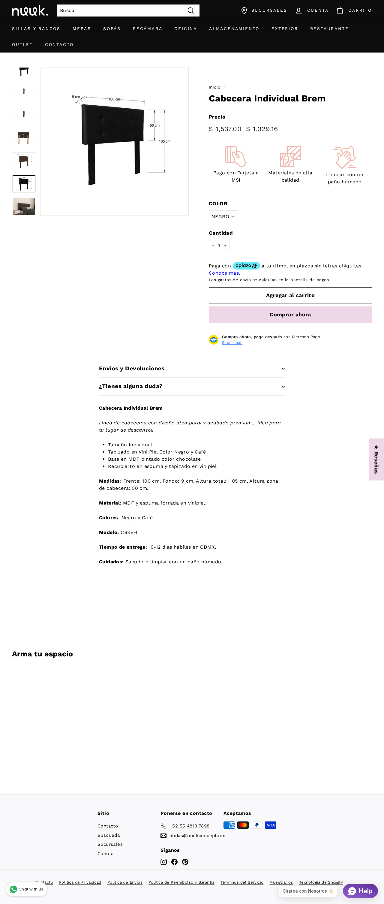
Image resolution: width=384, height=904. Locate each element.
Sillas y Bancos (36, 28)
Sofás (112, 28)
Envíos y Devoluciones (132, 368)
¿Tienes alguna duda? (131, 386)
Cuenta (105, 853)
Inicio (214, 87)
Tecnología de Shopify (321, 882)
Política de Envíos (124, 882)
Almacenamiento (234, 28)
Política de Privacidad (80, 882)
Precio (217, 117)
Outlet (22, 44)
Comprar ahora (290, 314)
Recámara (147, 28)
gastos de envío (234, 279)
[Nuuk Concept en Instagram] (163, 861)
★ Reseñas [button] (377, 459)
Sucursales (110, 844)
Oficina (185, 28)
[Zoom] (114, 141)
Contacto (59, 44)
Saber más (232, 342)
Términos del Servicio (241, 882)
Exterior (285, 28)
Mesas (82, 28)
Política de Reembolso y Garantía (181, 882)
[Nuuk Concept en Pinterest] (185, 861)
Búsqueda (109, 835)
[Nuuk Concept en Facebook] (174, 861)
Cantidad (221, 233)
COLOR (218, 203)
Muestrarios (281, 882)
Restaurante (329, 28)
